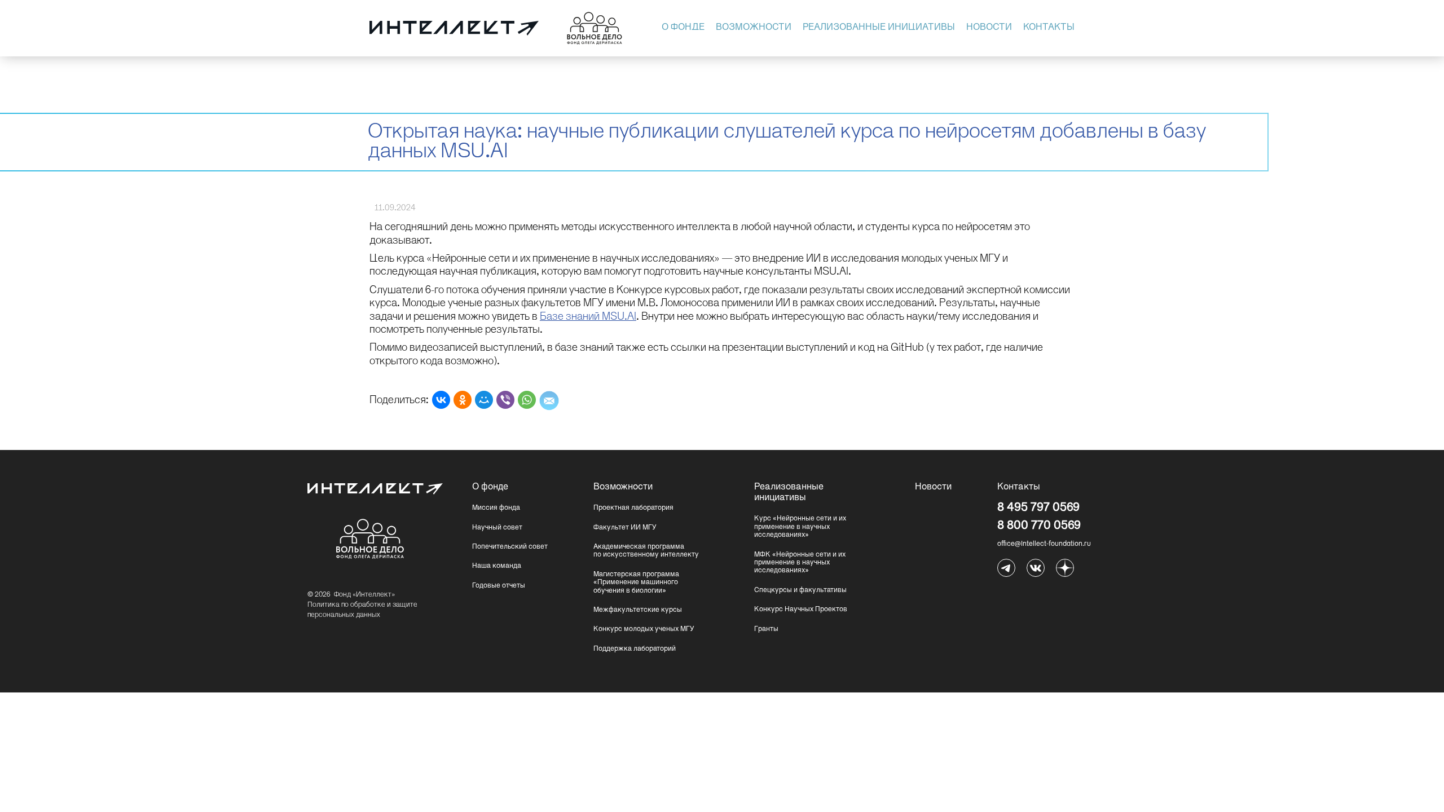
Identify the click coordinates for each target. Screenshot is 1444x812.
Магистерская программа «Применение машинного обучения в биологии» (636, 582)
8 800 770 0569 (1039, 526)
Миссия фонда (496, 508)
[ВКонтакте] (441, 400)
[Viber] (505, 400)
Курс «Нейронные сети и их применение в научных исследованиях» (800, 527)
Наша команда (496, 566)
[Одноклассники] (463, 400)
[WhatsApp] (527, 400)
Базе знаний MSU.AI (588, 317)
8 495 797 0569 (1038, 508)
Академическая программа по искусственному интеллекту (646, 551)
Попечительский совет (510, 547)
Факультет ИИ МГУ (625, 527)
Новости (989, 27)
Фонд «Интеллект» (364, 595)
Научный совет (497, 527)
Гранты (766, 629)
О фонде (683, 27)
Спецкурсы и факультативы (800, 590)
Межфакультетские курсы (637, 610)
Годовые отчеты (498, 585)
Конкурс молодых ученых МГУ (643, 629)
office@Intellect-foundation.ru (1044, 544)
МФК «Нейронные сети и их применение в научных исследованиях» (800, 563)
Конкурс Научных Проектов (800, 609)
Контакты (1049, 27)
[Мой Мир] (484, 400)
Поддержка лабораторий (634, 649)
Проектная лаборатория (633, 508)
